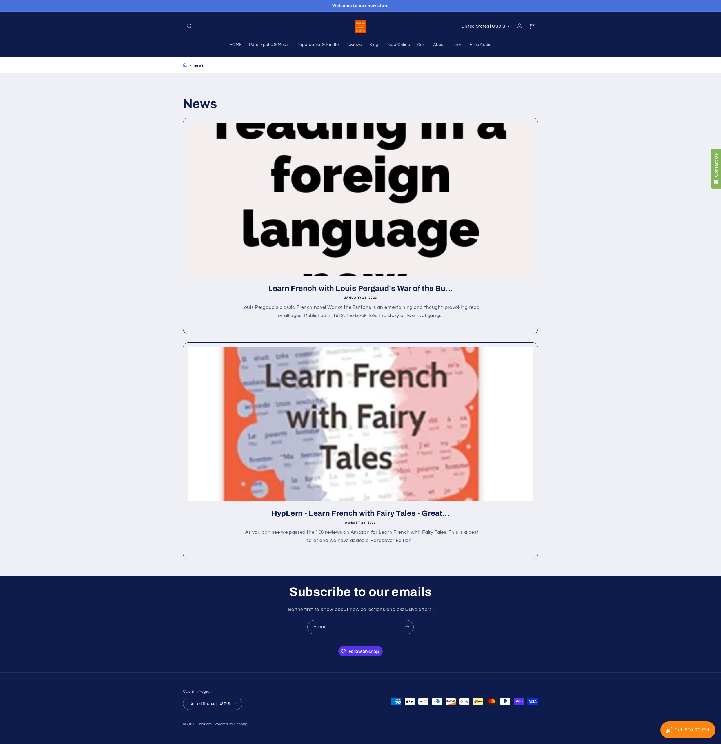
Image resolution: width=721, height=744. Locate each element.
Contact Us (716, 166)
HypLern (205, 723)
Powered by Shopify (230, 723)
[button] (189, 26)
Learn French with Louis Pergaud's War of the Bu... (360, 288)
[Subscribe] (406, 627)
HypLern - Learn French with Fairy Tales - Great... (361, 513)
